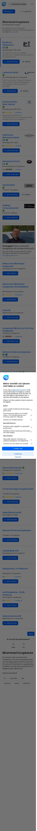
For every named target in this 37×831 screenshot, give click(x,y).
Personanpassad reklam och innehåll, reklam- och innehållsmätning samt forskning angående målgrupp (15, 415)
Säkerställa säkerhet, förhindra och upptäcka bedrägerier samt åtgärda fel (15, 440)
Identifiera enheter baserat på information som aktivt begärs (16, 431)
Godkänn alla (18, 448)
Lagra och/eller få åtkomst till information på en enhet (16, 410)
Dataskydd (18, 457)
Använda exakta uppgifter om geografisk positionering (16, 427)
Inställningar (18, 454)
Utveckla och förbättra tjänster (13, 420)
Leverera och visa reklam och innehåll (15, 443)
